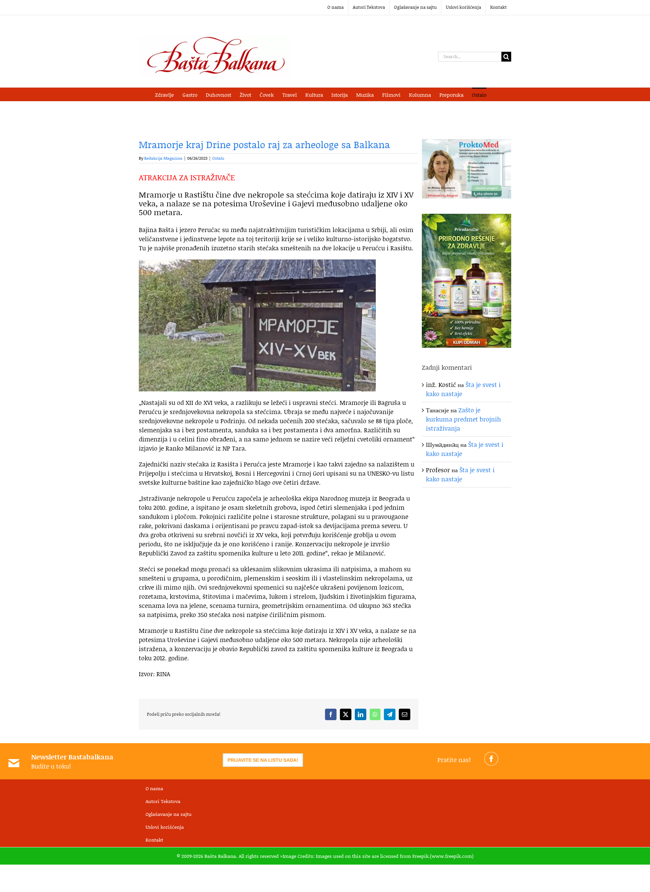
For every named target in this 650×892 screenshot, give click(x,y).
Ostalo (218, 158)
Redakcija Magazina (163, 158)
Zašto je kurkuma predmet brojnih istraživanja (463, 419)
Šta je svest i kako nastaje (460, 474)
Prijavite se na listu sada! (263, 760)
